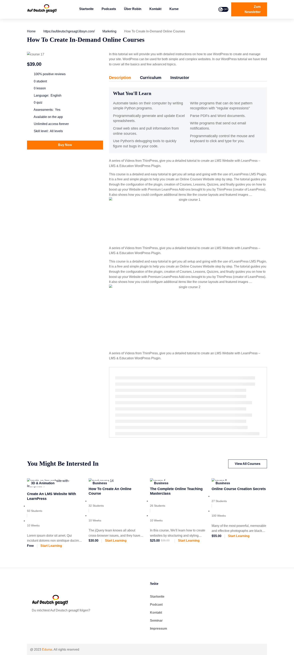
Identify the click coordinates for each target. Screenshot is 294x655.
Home (31, 31)
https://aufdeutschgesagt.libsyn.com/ (69, 31)
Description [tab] (120, 77)
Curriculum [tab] (150, 77)
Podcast (156, 604)
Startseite (86, 9)
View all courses (247, 463)
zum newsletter (253, 9)
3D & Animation (43, 483)
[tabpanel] (188, 224)
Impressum (158, 628)
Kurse (174, 9)
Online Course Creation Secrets (239, 489)
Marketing (109, 31)
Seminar (156, 620)
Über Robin (132, 9)
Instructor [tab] (179, 77)
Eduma (47, 649)
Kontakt (155, 9)
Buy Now (65, 145)
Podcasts (109, 9)
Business (100, 483)
